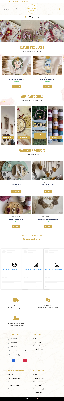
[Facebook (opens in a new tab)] (56, 9)
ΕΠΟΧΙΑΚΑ (17, 77)
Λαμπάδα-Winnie (47, 79)
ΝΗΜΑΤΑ (56, 138)
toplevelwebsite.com (39, 399)
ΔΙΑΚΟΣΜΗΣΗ (16, 182)
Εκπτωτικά (12, 77)
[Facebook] (13, 360)
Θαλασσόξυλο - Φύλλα (45, 182)
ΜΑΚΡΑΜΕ (8, 138)
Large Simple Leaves (48, 184)
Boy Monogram (16, 184)
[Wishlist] (39, 17)
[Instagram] (25, 360)
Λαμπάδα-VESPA (17, 79)
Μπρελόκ (19, 216)
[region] (32, 31)
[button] (2, 31)
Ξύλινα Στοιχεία (51, 216)
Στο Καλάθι (16, 86)
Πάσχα (22, 77)
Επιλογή (48, 191)
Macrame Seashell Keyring (16, 219)
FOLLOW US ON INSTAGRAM (32, 235)
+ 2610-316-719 (10, 1)
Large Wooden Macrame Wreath (48, 219)
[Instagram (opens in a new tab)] (59, 9)
